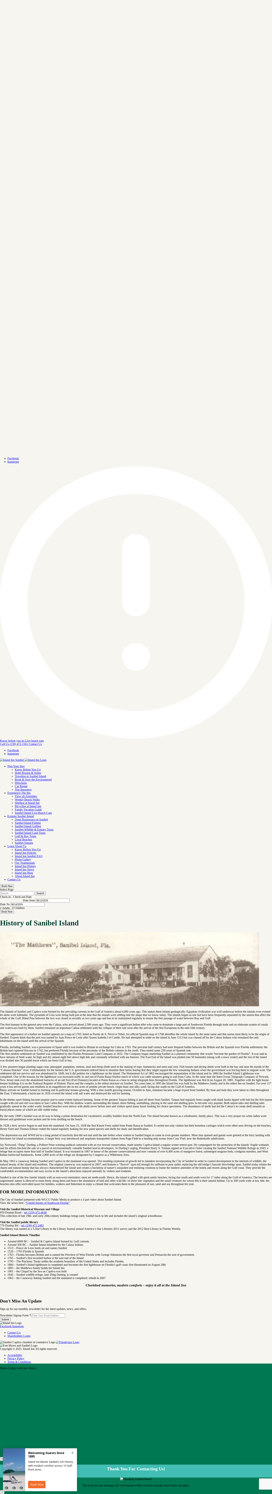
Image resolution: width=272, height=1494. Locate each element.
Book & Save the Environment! (33, 779)
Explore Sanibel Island (20, 816)
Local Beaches (23, 839)
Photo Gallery (23, 859)
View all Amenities (26, 796)
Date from (29, 900)
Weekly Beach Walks (27, 799)
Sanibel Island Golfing (28, 826)
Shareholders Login (18, 1335)
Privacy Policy (15, 1358)
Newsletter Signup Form (15, 1315)
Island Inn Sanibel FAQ (29, 856)
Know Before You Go (28, 769)
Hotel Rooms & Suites (28, 772)
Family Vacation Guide (28, 809)
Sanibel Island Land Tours (30, 832)
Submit (5, 1319)
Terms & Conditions (19, 1361)
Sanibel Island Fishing (28, 822)
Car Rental (21, 786)
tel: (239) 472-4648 (35, 1212)
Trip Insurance (23, 789)
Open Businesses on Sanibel (31, 819)
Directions (21, 782)
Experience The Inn (19, 792)
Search (40, 893)
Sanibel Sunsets (24, 842)
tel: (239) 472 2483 (32, 1225)
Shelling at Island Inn (27, 802)
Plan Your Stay (16, 766)
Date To (4, 904)
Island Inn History (25, 866)
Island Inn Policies (25, 852)
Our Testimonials (25, 862)
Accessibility (14, 1355)
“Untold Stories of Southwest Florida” (47, 1202)
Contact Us (14, 879)
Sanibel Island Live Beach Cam (33, 812)
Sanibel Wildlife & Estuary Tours (34, 829)
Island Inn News (24, 869)
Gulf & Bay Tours (25, 836)
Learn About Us (16, 846)
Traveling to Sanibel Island (30, 776)
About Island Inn (25, 876)
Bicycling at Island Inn (28, 806)
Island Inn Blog (24, 872)
